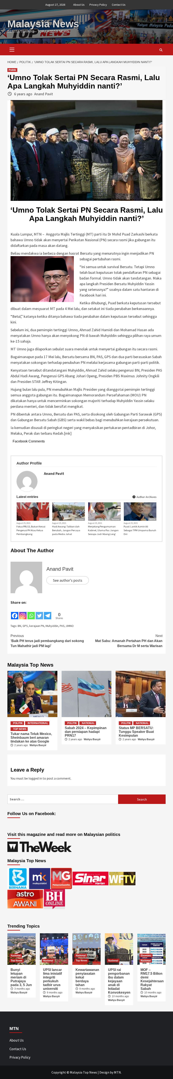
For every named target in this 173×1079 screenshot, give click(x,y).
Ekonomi (146, 955)
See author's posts (67, 580)
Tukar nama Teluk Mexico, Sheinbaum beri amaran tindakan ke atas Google (31, 737)
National (44, 519)
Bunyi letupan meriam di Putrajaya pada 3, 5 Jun (21, 977)
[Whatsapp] (31, 612)
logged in (35, 778)
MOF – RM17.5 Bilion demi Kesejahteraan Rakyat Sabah (152, 979)
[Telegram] (47, 612)
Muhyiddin (52, 626)
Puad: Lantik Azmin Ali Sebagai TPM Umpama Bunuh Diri (140, 530)
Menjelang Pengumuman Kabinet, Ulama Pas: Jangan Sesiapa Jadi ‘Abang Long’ (103, 530)
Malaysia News (43, 23)
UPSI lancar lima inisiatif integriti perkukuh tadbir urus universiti (52, 979)
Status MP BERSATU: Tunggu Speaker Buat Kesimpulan (136, 731)
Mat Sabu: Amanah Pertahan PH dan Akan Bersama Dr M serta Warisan (128, 641)
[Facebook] (14, 612)
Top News (19, 729)
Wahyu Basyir (38, 745)
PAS (62, 626)
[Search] (161, 50)
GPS (25, 626)
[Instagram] (23, 612)
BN (19, 626)
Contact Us (119, 5)
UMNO (70, 626)
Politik (12, 70)
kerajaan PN (36, 626)
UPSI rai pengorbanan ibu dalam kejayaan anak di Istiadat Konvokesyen (119, 981)
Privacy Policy (98, 5)
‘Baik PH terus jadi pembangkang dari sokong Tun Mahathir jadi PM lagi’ (47, 641)
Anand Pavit (43, 93)
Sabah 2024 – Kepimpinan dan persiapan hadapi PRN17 (86, 731)
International (38, 723)
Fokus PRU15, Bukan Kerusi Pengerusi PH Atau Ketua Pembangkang (30, 530)
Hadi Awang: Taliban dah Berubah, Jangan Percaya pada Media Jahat (66, 530)
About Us (79, 5)
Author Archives (146, 497)
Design (104, 1072)
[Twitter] (39, 612)
